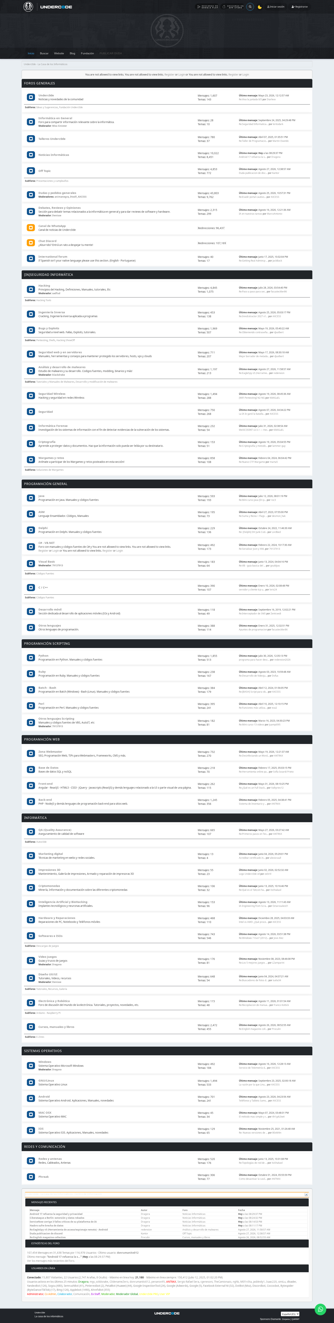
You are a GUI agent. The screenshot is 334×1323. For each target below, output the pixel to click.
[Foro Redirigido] (30, 228)
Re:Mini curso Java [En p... (252, 500)
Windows (44, 1062)
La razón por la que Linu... (252, 1084)
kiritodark (278, 124)
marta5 (274, 462)
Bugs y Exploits (48, 328)
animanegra (62, 196)
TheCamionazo (222, 1281)
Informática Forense (53, 426)
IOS (40, 1128)
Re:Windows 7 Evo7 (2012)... (254, 938)
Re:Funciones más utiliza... (253, 707)
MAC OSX (44, 1112)
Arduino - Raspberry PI (48, 1013)
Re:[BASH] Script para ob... (253, 691)
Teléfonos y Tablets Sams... (253, 1100)
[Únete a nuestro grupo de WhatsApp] (320, 1309)
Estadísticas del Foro (45, 1243)
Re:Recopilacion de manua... (254, 1005)
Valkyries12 (277, 787)
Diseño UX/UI (47, 974)
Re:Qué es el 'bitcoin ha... (252, 890)
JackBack (277, 260)
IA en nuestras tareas (250, 213)
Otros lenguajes (49, 625)
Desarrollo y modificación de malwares (97, 381)
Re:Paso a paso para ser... (252, 291)
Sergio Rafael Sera (188, 1281)
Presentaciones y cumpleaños (52, 181)
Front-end (45, 783)
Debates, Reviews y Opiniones (59, 208)
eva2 (274, 707)
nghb (236, 1281)
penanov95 (158, 1281)
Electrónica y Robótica (54, 1001)
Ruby (42, 671)
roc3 (273, 500)
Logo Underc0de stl (249, 873)
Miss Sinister (59, 125)
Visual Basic (46, 561)
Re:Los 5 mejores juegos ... (253, 962)
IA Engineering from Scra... (253, 906)
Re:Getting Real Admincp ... (253, 260)
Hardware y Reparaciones (56, 918)
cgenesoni (206, 1281)
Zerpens (286, 1319)
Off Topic (44, 171)
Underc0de (46, 95)
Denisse (56, 215)
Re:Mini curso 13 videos (251, 724)
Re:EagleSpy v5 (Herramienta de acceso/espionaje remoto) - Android (69, 1229)
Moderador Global (127, 1294)
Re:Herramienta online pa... (253, 771)
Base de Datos (48, 767)
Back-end (45, 800)
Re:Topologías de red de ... (253, 1162)
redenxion (279, 373)
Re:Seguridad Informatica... (253, 124)
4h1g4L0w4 (278, 1116)
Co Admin (50, 1294)
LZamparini (278, 962)
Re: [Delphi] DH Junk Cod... (253, 532)
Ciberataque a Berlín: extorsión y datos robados (57, 1217)
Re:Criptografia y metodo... (253, 446)
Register (169, 74)
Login (181, 74)
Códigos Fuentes (45, 573)
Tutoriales (41, 989)
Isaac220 (271, 1281)
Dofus (275, 675)
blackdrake (58, 374)
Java (41, 496)
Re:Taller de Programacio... (253, 141)
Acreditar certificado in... (252, 857)
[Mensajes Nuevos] (30, 97)
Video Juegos (47, 957)
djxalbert (279, 332)
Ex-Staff (95, 1294)
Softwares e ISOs (50, 936)
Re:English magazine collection (48, 1237)
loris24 (273, 589)
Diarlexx (271, 99)
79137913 (274, 548)
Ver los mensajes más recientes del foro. (51, 1261)
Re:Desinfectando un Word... (254, 755)
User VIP (164, 1294)
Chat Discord (47, 241)
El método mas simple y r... (253, 1116)
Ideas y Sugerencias (47, 107)
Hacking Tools (43, 300)
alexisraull (275, 857)
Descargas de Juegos (47, 946)
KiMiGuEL (275, 397)
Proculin (276, 1029)
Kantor (275, 173)
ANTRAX (278, 755)
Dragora (275, 157)
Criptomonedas (49, 886)
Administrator (35, 1294)
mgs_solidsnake (99, 1281)
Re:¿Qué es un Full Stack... (252, 787)
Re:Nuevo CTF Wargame (252, 462)
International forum (52, 256)
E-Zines (40, 1037)
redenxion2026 (282, 659)
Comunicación (81, 1294)
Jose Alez (278, 938)
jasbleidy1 (259, 1281)
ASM (41, 512)
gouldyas (275, 565)
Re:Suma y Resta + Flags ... (253, 516)
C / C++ (43, 587)
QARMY (295, 1319)
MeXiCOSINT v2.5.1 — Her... (254, 429)
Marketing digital (50, 854)
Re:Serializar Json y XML (251, 548)
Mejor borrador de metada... (254, 356)
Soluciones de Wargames (50, 469)
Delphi (43, 528)
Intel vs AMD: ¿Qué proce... (253, 922)
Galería (63, 989)
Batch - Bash (47, 688)
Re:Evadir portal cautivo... (252, 197)
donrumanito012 (128, 1252)
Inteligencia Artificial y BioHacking (62, 902)
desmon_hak (278, 516)
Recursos (53, 989)
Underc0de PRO (148, 1294)
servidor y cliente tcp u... (252, 589)
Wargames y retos (51, 458)
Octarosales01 (280, 906)
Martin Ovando (281, 141)
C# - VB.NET (46, 543)
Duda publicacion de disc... (253, 173)
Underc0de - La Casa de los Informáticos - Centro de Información (63, 1194)
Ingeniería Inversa (51, 312)
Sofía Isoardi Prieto (283, 771)
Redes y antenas (50, 1159)
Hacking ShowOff (65, 340)
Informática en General (55, 118)
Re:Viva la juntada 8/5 (250, 99)
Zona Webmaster (50, 751)
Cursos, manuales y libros (56, 1027)
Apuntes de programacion (253, 629)
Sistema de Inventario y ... (253, 803)
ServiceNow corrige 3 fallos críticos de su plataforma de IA (63, 1221)
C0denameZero (119, 1281)
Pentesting (42, 340)
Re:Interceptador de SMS (252, 613)
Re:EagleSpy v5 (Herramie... (254, 373)
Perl (41, 704)
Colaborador (64, 1294)
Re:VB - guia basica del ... (252, 565)
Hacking (44, 285)
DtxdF (73, 196)
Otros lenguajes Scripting (56, 718)
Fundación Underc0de (71, 107)
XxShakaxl (275, 890)
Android (44, 1096)
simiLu (282, 1281)
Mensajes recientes (44, 1202)
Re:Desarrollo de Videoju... (253, 675)
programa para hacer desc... (254, 659)
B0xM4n (276, 1132)
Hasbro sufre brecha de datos (46, 1225)
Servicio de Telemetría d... (253, 1067)
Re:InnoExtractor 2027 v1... (253, 316)
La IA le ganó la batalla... (252, 413)
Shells (52, 340)
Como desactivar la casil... (253, 1178)
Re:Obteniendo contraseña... (254, 332)
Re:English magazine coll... (253, 1029)
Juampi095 (274, 724)
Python (43, 655)
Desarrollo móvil (49, 609)
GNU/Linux (46, 1080)
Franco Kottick (281, 1005)
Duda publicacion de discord (46, 1233)
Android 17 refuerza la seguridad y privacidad (56, 1214)
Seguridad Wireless (51, 394)
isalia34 (277, 980)
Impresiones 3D (49, 870)
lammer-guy (278, 446)
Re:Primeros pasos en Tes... (253, 834)
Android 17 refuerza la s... (253, 157)
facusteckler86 (279, 291)
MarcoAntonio (274, 213)
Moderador (108, 1294)
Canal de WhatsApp (52, 226)
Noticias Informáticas (53, 155)
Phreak (43, 1177)
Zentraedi (276, 613)
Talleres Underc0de (52, 139)
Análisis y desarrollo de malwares (61, 367)
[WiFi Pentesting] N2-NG (252, 397)
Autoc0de (41, 841)
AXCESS (82, 196)
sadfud (56, 293)
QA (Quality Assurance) (54, 830)
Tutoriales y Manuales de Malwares (55, 381)
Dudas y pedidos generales (57, 193)
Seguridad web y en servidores (60, 352)
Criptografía (46, 442)
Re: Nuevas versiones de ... (253, 1132)
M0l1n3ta (246, 1281)
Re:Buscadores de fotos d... (253, 980)
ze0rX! (268, 873)
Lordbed (276, 532)
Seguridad (45, 412)
